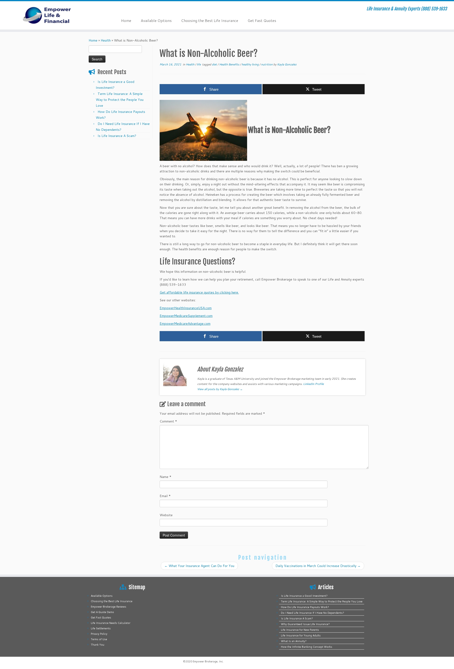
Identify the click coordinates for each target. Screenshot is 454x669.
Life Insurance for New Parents (300, 630)
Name (165, 476)
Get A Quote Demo (102, 612)
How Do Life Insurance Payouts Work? (305, 607)
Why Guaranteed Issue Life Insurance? (305, 624)
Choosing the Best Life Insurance (209, 20)
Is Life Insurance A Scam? (117, 135)
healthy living (250, 64)
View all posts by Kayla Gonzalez (220, 389)
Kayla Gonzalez (287, 64)
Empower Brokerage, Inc (208, 661)
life (199, 64)
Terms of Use (99, 639)
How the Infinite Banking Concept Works (306, 647)
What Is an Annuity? (293, 641)
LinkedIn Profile (313, 384)
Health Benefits (229, 64)
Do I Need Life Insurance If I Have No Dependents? (312, 613)
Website (166, 515)
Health (106, 40)
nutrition (267, 64)
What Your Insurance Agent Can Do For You (199, 565)
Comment (168, 421)
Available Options (156, 20)
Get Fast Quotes (262, 20)
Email (165, 496)
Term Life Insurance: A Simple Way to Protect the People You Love (120, 99)
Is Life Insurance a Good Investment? (304, 596)
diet (215, 64)
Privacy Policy (99, 634)
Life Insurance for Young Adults (301, 635)
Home (126, 20)
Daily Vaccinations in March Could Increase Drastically (318, 565)
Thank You (97, 645)
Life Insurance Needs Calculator (110, 623)
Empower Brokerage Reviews (108, 607)
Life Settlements (101, 628)
